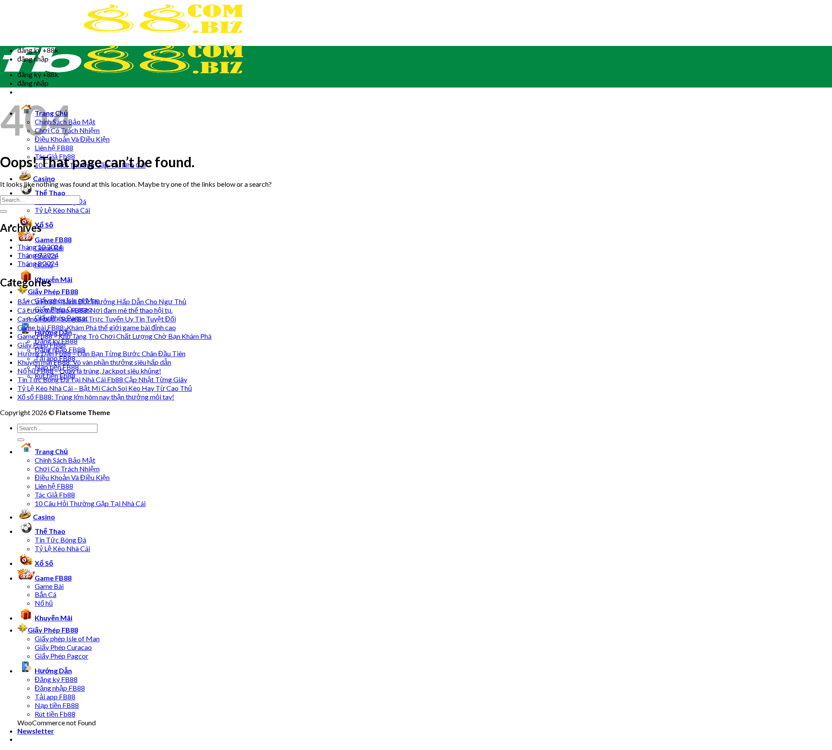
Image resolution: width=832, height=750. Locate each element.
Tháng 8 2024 (37, 263)
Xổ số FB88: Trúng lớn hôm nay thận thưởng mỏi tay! (95, 397)
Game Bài (49, 586)
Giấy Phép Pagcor (61, 656)
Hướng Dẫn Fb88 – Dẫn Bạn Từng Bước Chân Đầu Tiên (101, 353)
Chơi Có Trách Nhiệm (67, 468)
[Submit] (3, 211)
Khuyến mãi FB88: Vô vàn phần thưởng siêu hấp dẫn (94, 362)
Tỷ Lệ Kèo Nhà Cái (62, 210)
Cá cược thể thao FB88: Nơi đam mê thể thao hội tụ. (94, 310)
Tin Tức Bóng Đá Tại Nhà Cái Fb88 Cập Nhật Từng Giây (102, 379)
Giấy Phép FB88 (41, 345)
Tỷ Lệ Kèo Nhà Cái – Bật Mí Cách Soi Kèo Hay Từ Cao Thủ (104, 388)
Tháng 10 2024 (39, 247)
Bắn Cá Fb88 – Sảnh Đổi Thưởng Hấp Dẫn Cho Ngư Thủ (101, 301)
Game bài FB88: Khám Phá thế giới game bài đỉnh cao (96, 327)
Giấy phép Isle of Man (67, 638)
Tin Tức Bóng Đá (60, 540)
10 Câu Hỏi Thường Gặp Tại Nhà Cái (90, 503)
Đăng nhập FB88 (60, 688)
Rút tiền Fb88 (55, 714)
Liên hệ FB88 (54, 147)
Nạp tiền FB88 (57, 705)
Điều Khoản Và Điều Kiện (72, 477)
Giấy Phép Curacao (63, 647)
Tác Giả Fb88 (55, 494)
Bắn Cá (45, 594)
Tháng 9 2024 (37, 255)
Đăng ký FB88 (56, 679)
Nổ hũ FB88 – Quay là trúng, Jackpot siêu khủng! (89, 371)
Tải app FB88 (55, 696)
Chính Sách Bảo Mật (65, 460)
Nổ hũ (44, 603)
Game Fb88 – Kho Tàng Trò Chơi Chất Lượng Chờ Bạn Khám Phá (114, 336)
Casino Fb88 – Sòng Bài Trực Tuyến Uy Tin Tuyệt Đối (96, 319)
